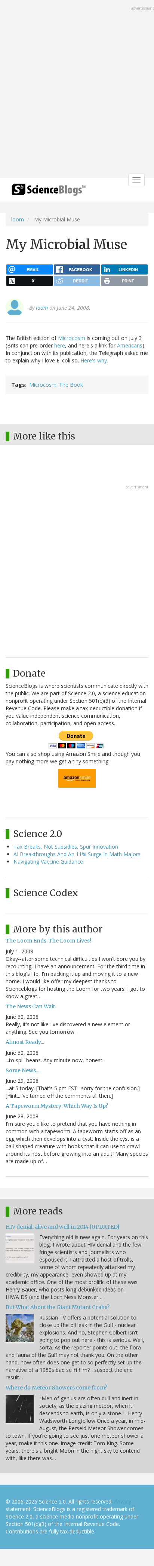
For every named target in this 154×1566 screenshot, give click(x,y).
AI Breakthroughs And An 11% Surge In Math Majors (77, 854)
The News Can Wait (30, 1006)
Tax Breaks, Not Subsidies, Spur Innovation (65, 846)
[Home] (49, 192)
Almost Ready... (25, 1042)
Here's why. (94, 360)
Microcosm (71, 337)
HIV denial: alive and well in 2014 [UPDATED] (62, 1226)
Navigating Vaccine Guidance (48, 861)
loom (17, 219)
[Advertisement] (77, 90)
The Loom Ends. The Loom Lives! (48, 940)
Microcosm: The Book (56, 384)
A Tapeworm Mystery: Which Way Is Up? (57, 1106)
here (59, 345)
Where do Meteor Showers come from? (56, 1387)
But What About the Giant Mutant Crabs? (58, 1307)
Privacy (122, 1501)
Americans (129, 345)
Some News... (22, 1070)
